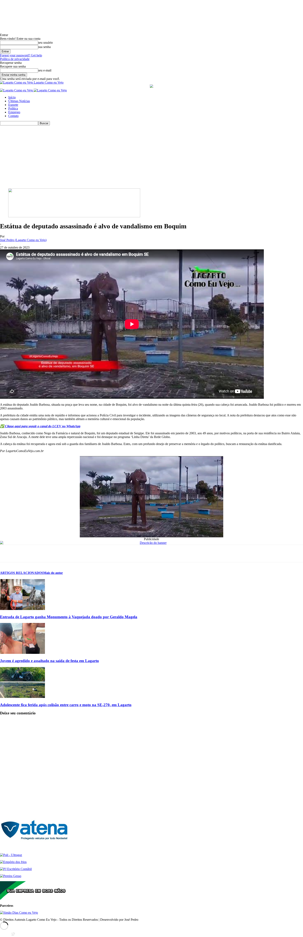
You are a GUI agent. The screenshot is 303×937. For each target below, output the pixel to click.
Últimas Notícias (19, 101)
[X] (21, 553)
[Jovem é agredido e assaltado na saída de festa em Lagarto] (22, 652)
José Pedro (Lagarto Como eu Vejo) (23, 240)
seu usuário (45, 42)
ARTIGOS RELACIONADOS (21, 573)
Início (12, 97)
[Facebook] (7, 553)
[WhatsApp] (36, 553)
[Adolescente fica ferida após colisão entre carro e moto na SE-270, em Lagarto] (22, 697)
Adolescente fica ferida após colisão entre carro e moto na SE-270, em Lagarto (66, 705)
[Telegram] (51, 553)
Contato (13, 116)
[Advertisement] (151, 156)
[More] (66, 553)
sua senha (44, 47)
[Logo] (17, 90)
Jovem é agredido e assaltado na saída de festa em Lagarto (49, 661)
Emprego (14, 112)
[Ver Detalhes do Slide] (74, 216)
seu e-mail (44, 70)
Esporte (13, 104)
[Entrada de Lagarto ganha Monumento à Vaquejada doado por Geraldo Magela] (22, 609)
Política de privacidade (14, 59)
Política (13, 108)
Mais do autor (53, 573)
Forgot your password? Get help (21, 55)
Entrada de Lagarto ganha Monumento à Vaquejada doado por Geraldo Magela (68, 617)
